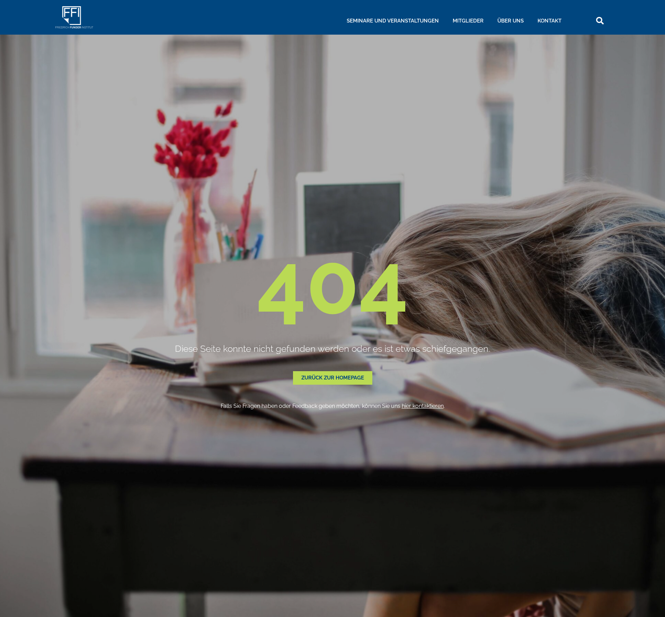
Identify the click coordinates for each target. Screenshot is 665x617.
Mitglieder (468, 21)
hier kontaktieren (423, 406)
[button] (600, 21)
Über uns (510, 21)
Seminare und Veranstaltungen (393, 21)
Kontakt (549, 21)
